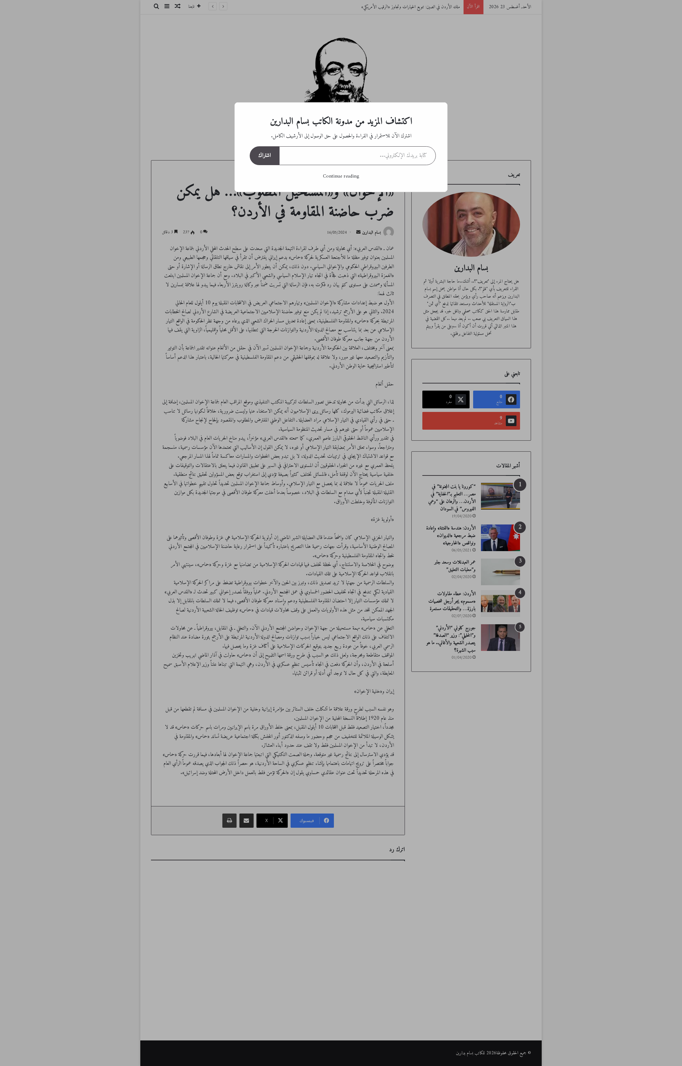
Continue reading (341, 176)
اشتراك (264, 156)
